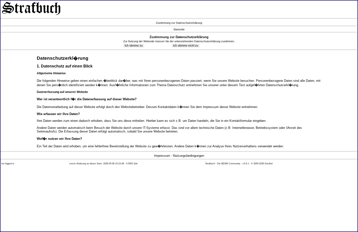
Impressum (162, 155)
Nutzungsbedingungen (188, 155)
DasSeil (269, 163)
